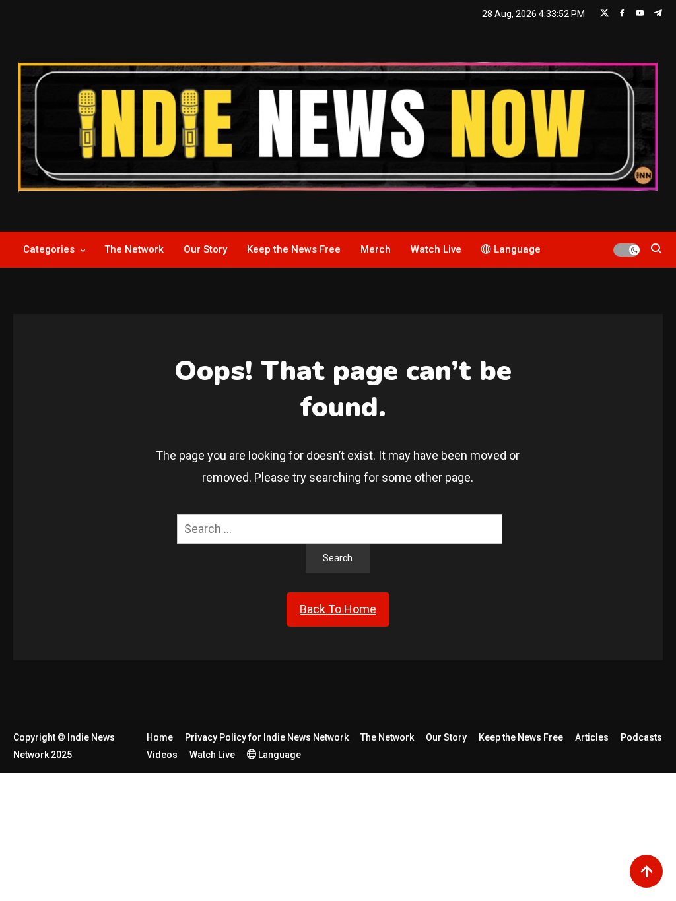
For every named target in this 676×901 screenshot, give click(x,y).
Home (160, 737)
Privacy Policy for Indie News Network (267, 737)
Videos (162, 754)
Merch (375, 249)
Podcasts (641, 737)
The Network (134, 249)
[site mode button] (626, 250)
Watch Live (436, 249)
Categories (49, 249)
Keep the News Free (294, 249)
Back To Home (338, 609)
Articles (592, 737)
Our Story (205, 249)
